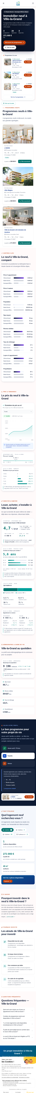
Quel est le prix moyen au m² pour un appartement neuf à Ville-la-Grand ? (14, 1010)
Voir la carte (10, 47)
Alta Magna (15, 73)
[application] (18, 430)
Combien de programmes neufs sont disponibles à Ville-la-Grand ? (14, 1017)
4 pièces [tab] (8, 834)
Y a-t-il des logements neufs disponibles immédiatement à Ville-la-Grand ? (15, 1024)
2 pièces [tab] (8, 830)
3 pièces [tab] (21, 830)
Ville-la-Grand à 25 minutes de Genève (16, 62)
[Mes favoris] (33, 3)
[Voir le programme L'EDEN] (18, 134)
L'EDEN (14, 85)
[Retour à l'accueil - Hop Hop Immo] (18, 3)
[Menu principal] (3, 3)
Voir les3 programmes (17, 97)
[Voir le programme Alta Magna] (18, 176)
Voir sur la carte (9, 103)
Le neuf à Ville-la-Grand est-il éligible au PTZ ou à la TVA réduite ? (16, 1037)
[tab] (18, 748)
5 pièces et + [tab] (23, 834)
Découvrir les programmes (13, 42)
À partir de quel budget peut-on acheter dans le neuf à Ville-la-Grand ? (16, 1030)
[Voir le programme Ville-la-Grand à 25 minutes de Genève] (18, 215)
